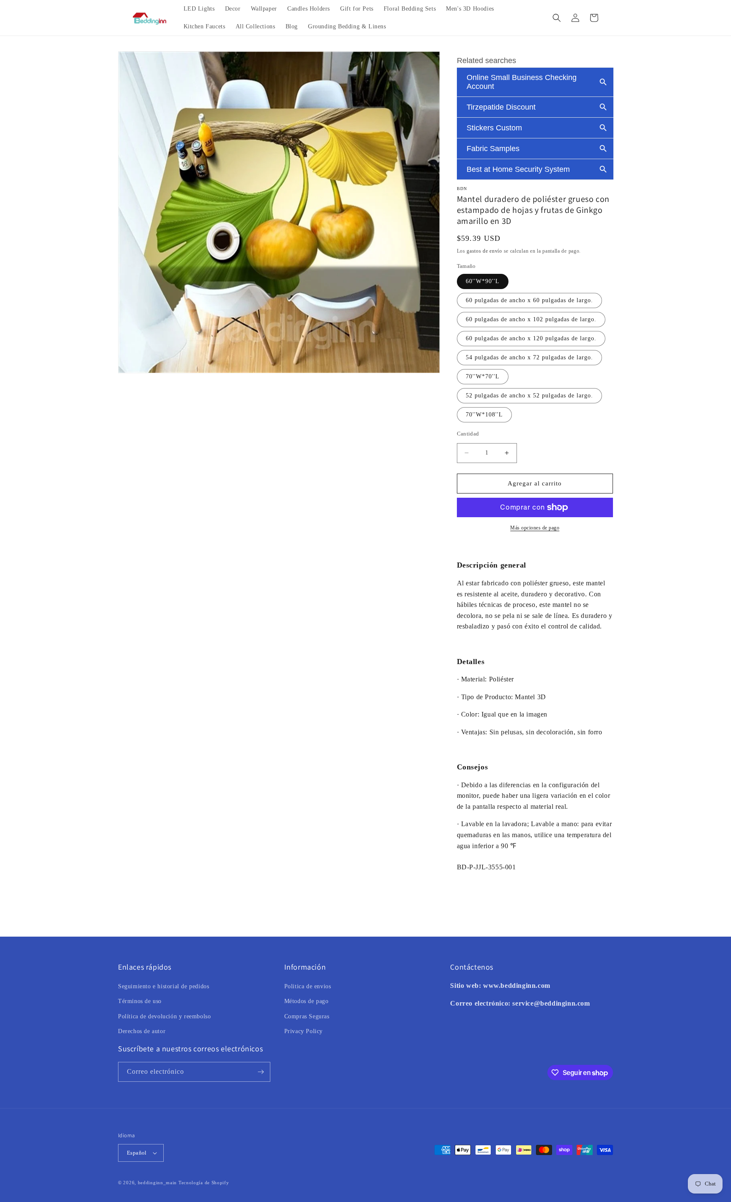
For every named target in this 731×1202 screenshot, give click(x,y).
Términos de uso (140, 1001)
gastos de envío (484, 251)
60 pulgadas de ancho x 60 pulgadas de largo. (529, 300)
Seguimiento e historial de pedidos (163, 986)
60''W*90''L (483, 281)
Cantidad (468, 433)
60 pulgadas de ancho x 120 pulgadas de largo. (531, 338)
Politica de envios (307, 986)
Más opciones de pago (534, 528)
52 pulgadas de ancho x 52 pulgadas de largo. (529, 395)
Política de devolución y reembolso (164, 1016)
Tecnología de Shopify (204, 1182)
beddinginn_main (157, 1182)
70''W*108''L (484, 414)
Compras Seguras (307, 1016)
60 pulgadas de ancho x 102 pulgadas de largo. (531, 319)
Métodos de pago (306, 1001)
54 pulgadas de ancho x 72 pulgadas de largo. (529, 357)
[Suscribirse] (260, 1072)
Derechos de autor (141, 1031)
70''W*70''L (483, 376)
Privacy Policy (303, 1031)
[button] (556, 17)
